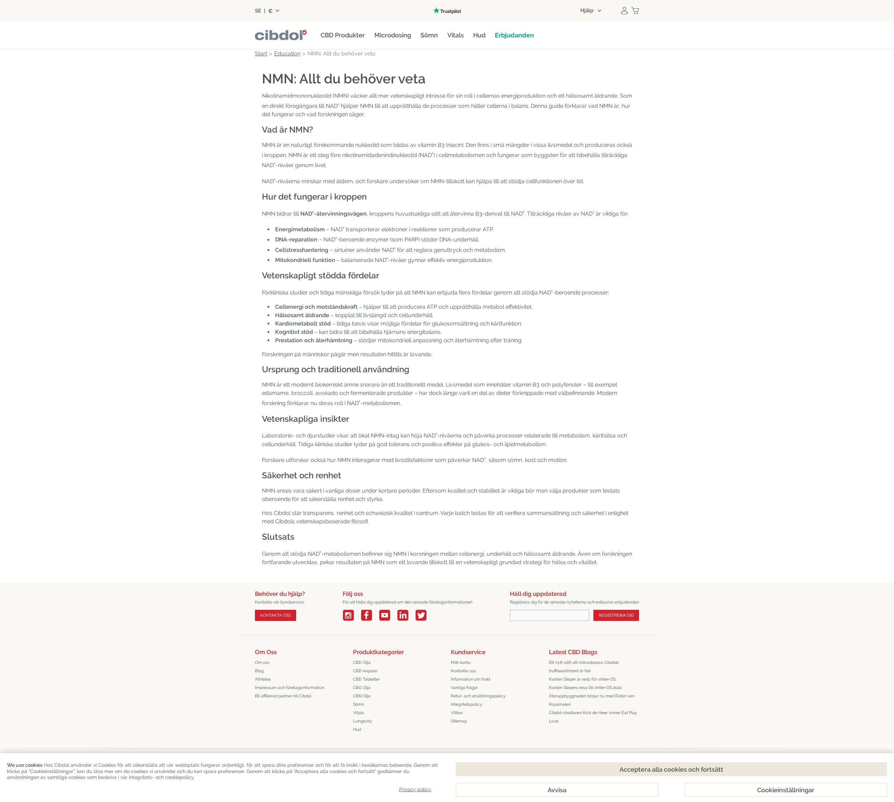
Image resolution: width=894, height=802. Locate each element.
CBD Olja (362, 662)
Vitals (358, 712)
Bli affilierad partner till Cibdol (283, 696)
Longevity (362, 721)
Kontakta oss (463, 670)
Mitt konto (460, 662)
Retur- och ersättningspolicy (478, 696)
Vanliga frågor (464, 687)
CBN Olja (362, 696)
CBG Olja (362, 687)
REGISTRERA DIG (616, 615)
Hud (357, 729)
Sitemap (459, 721)
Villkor (457, 712)
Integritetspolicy (466, 704)
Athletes (263, 679)
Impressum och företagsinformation (289, 687)
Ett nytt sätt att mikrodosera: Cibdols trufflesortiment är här (584, 666)
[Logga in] (624, 10)
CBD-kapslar (365, 670)
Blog (259, 670)
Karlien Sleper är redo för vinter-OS (582, 679)
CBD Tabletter (366, 679)
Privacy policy (415, 789)
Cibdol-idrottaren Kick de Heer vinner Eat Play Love (593, 717)
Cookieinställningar (785, 790)
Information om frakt (470, 679)
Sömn (358, 704)
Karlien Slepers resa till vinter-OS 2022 (585, 687)
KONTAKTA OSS (275, 615)
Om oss (262, 662)
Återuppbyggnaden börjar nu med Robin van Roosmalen (592, 700)
